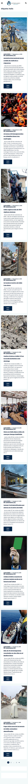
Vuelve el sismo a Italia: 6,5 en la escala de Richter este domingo (14, 358)
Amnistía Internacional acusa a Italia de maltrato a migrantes (14, 60)
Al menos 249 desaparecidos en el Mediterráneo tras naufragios (13, 136)
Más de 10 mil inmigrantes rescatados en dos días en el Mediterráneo (13, 653)
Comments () (10, 55)
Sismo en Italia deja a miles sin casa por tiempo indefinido (14, 433)
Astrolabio (7, 54)
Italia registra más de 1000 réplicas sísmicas (13, 211)
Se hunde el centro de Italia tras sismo (13, 284)
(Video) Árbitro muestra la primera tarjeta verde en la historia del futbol (13, 579)
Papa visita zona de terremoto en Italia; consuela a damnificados (14, 729)
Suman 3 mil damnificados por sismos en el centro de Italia (14, 506)
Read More (7, 86)
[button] (2, 3)
